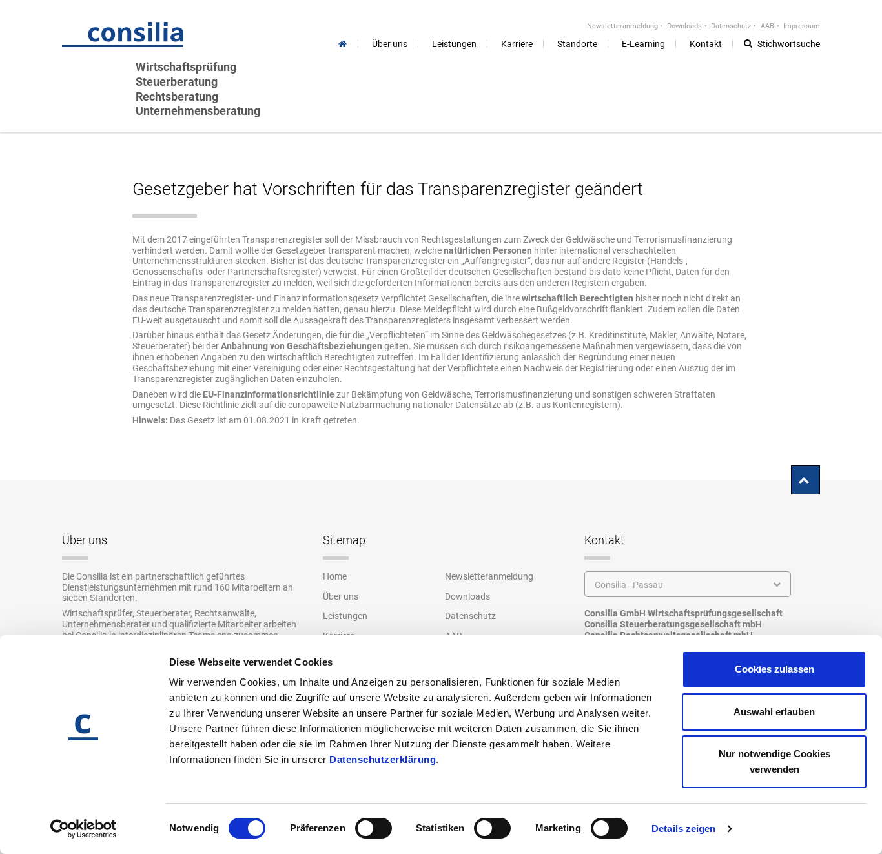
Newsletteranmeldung (622, 26)
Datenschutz (731, 26)
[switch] (373, 828)
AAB (767, 26)
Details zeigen (683, 828)
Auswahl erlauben (774, 711)
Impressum (801, 26)
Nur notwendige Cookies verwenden (774, 761)
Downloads (684, 26)
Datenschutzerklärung (382, 759)
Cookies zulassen (774, 669)
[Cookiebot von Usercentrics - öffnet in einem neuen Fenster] (83, 829)
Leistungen (345, 616)
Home (335, 576)
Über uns (340, 596)
